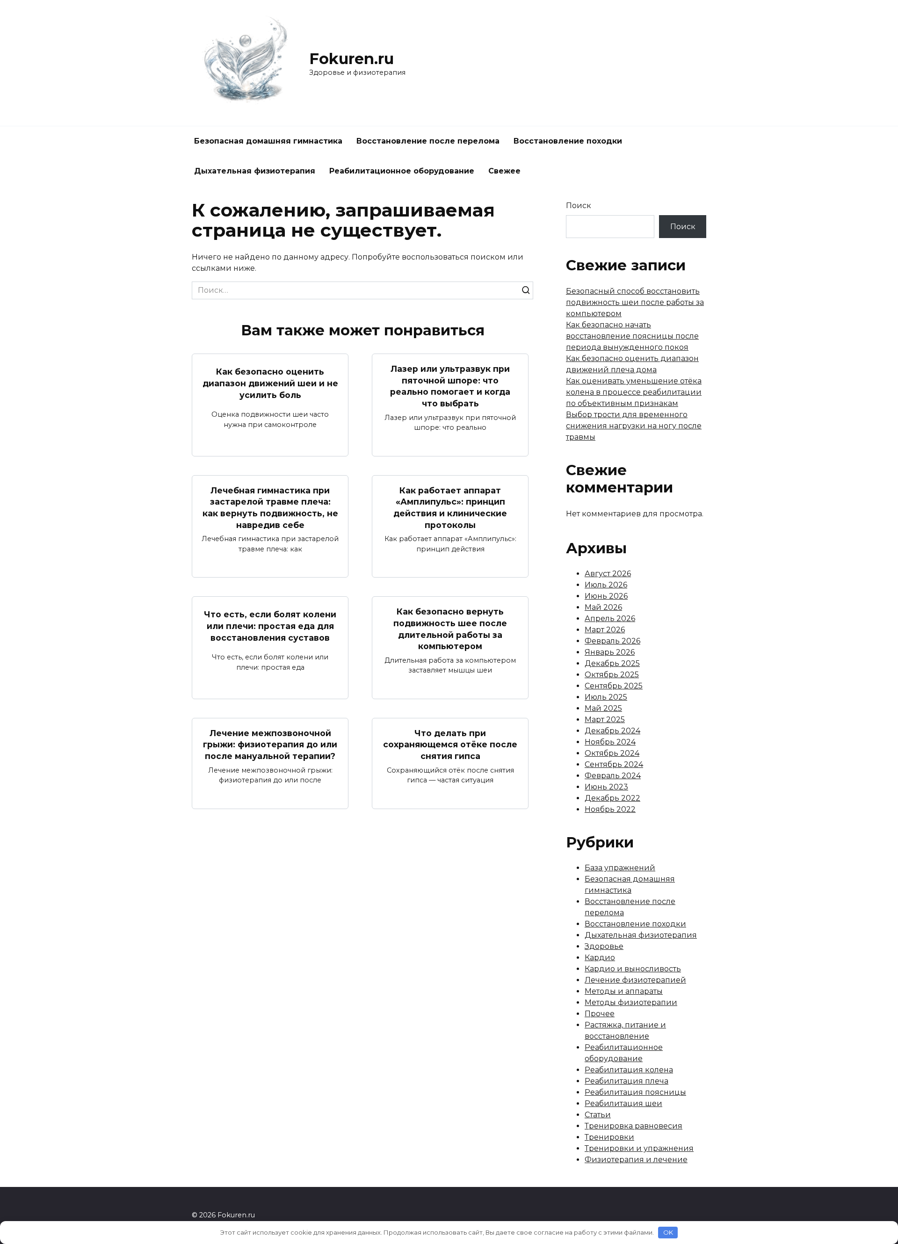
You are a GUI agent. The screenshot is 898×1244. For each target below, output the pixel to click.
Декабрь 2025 (612, 663)
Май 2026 (603, 607)
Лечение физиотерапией (635, 980)
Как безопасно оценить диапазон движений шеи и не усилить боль (270, 383)
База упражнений (620, 867)
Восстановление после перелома (428, 141)
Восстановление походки (568, 141)
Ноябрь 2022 (610, 809)
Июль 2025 (606, 697)
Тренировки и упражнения (639, 1148)
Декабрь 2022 (612, 798)
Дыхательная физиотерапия (254, 170)
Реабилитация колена (629, 1069)
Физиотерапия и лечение (636, 1159)
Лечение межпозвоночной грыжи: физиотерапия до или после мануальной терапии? (270, 744)
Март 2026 (605, 629)
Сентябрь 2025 (614, 685)
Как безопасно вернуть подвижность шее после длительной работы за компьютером (450, 629)
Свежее (504, 170)
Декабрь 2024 (612, 730)
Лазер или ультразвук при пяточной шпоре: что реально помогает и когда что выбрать (450, 386)
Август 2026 (608, 573)
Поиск (578, 205)
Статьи (598, 1114)
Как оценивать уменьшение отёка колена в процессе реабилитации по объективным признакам (634, 392)
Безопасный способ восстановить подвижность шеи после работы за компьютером (635, 302)
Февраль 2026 (612, 640)
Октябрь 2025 (612, 674)
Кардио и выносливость (633, 968)
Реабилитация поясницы (635, 1092)
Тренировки (609, 1137)
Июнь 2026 (606, 596)
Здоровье (604, 946)
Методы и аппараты (624, 991)
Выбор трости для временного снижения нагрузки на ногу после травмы (634, 425)
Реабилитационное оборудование (401, 170)
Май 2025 (603, 708)
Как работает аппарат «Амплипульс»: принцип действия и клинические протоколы (450, 507)
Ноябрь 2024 (610, 742)
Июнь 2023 (606, 786)
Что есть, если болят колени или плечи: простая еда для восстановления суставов (270, 625)
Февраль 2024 (613, 775)
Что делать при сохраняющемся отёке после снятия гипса (450, 744)
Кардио (600, 957)
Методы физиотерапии (631, 1002)
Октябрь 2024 (612, 753)
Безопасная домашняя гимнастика (268, 141)
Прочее (600, 1013)
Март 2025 (605, 719)
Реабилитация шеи (623, 1103)
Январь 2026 (610, 652)
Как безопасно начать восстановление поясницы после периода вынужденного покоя (632, 336)
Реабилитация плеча (626, 1081)
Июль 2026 (606, 584)
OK (668, 1232)
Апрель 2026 (610, 618)
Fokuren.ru (351, 59)
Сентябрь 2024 (614, 764)
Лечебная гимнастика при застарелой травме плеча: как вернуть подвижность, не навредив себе (270, 507)
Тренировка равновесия (633, 1125)
